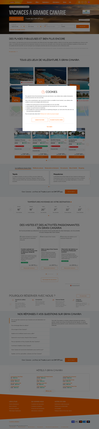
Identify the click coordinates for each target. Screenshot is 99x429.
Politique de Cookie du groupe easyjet (49, 113)
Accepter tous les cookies (56, 119)
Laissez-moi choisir (39, 119)
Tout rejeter (49, 126)
